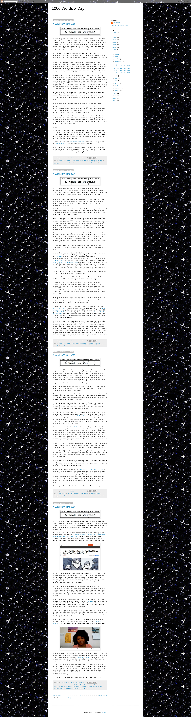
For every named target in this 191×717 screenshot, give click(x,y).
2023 (115, 40)
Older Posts (103, 695)
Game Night (83, 469)
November (118, 56)
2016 (115, 96)
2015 (115, 98)
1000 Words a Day (68, 8)
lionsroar (116, 23)
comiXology (82, 343)
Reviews (77, 162)
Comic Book (79, 160)
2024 (115, 37)
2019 (115, 49)
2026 (115, 32)
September (118, 61)
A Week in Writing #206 (64, 507)
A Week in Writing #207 (64, 355)
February (118, 88)
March (117, 85)
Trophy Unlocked (61, 143)
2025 (115, 35)
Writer (102, 162)
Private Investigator (61, 495)
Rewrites (83, 162)
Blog (73, 160)
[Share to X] (92, 158)
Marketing (71, 345)
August (117, 64)
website (59, 257)
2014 (115, 101)
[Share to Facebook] (94, 158)
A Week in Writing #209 (64, 24)
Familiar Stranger (97, 160)
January (117, 90)
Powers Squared (68, 162)
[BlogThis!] (90, 158)
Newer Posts (57, 695)
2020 (115, 47)
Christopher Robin (59, 308)
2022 (115, 42)
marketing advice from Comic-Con (65, 262)
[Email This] (88, 158)
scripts (84, 495)
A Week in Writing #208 (64, 174)
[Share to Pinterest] (96, 158)
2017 (115, 93)
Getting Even (58, 162)
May (116, 81)
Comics (88, 685)
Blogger (103, 712)
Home (80, 695)
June (116, 78)
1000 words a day (64, 160)
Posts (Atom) (67, 698)
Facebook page (58, 260)
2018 (115, 52)
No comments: (80, 158)
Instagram (64, 345)
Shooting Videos (59, 688)
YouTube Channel (83, 416)
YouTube (56, 163)
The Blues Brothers (77, 142)
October (117, 59)
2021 (115, 45)
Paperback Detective (68, 686)
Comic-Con (75, 343)
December (118, 54)
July (116, 76)
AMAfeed (74, 685)
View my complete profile (119, 25)
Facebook (87, 160)
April (117, 83)
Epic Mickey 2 (62, 312)
